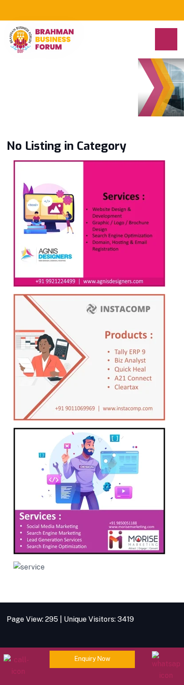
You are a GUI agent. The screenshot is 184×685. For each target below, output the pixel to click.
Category (58, 91)
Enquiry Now (92, 658)
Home (17, 91)
